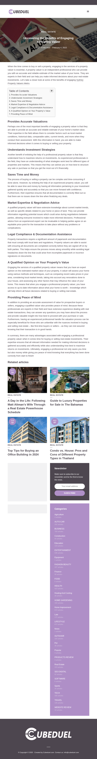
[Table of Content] (51, 90)
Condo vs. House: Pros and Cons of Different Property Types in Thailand (68, 454)
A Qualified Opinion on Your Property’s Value (30, 111)
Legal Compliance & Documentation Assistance (32, 107)
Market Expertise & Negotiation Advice (28, 104)
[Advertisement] (27, 482)
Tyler (37, 48)
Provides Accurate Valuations (24, 95)
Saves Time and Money (21, 101)
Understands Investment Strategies (26, 98)
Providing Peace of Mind (22, 114)
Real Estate (48, 32)
